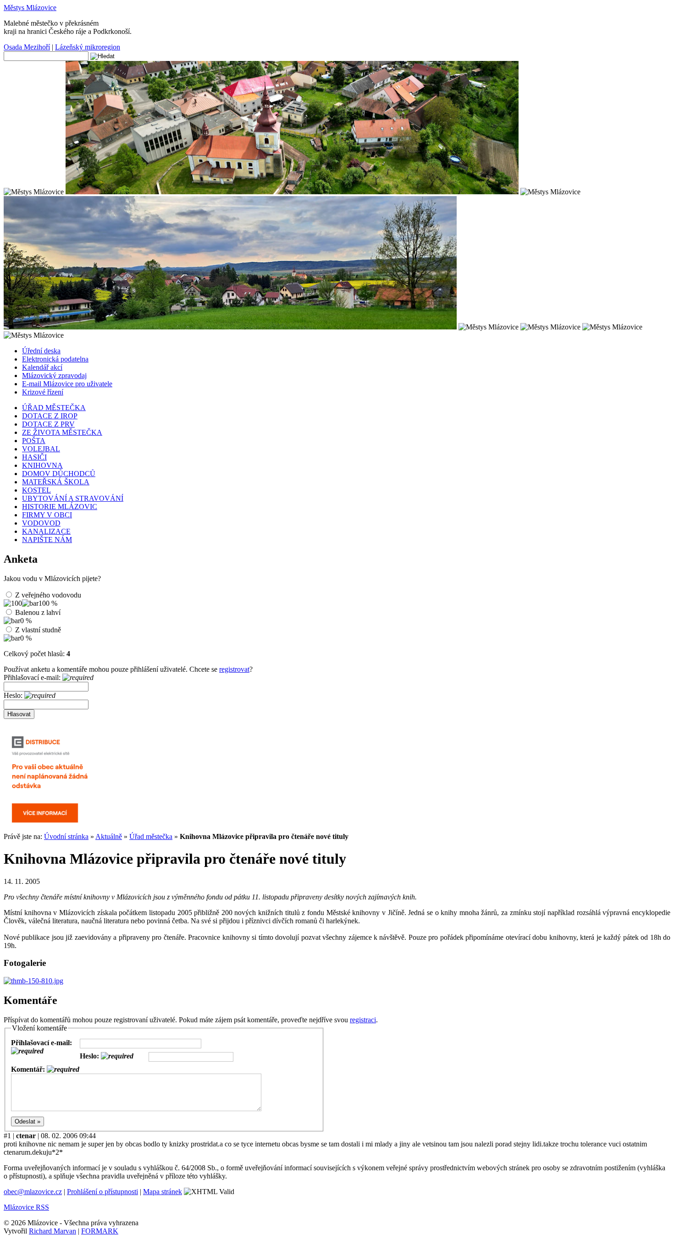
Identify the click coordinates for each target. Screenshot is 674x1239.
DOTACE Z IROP (49, 416)
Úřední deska (41, 351)
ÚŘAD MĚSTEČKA (54, 407)
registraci (363, 1020)
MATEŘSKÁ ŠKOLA (55, 482)
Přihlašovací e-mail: (33, 677)
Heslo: (14, 695)
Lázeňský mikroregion (87, 47)
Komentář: (29, 1069)
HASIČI (34, 457)
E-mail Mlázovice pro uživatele (67, 384)
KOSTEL (36, 490)
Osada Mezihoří (27, 47)
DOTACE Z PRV (48, 424)
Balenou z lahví (38, 612)
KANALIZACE (46, 531)
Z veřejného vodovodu (48, 595)
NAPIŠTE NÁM (47, 539)
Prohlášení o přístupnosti (102, 1191)
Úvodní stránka (66, 836)
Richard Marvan (52, 1231)
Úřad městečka (150, 836)
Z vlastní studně (38, 630)
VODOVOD (41, 523)
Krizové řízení (42, 392)
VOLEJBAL (41, 449)
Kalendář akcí (42, 367)
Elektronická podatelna (55, 359)
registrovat (234, 669)
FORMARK (99, 1231)
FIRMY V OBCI (47, 515)
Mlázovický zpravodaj (54, 375)
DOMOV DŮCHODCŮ (58, 473)
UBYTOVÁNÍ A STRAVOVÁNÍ (72, 498)
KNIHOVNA (42, 465)
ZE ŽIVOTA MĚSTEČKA (62, 432)
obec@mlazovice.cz (33, 1191)
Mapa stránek (162, 1191)
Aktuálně (108, 836)
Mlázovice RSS (26, 1207)
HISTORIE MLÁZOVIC (59, 506)
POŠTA (33, 440)
